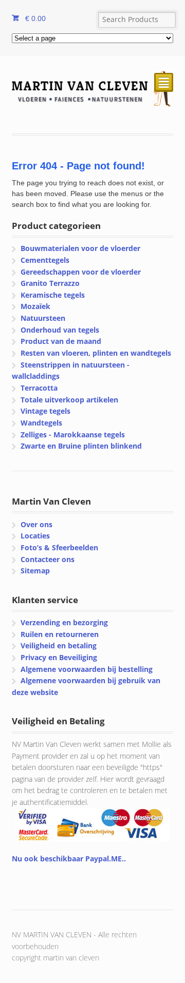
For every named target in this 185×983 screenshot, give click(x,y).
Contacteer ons (48, 559)
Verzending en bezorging (64, 622)
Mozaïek (35, 306)
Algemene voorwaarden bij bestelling (87, 669)
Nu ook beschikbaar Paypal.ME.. (69, 858)
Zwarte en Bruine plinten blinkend (81, 446)
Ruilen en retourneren (60, 634)
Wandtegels (41, 423)
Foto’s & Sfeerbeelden (59, 547)
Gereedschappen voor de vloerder (81, 272)
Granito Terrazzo (50, 283)
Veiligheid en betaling (59, 645)
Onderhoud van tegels (60, 330)
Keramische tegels (53, 295)
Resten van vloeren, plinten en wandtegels (96, 353)
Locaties (35, 536)
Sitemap (35, 570)
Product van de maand (61, 341)
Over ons (36, 524)
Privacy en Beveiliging (59, 657)
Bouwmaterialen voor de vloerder (80, 248)
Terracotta (39, 388)
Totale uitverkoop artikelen (69, 399)
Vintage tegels (45, 411)
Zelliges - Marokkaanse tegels (73, 434)
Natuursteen (43, 318)
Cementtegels (45, 260)
